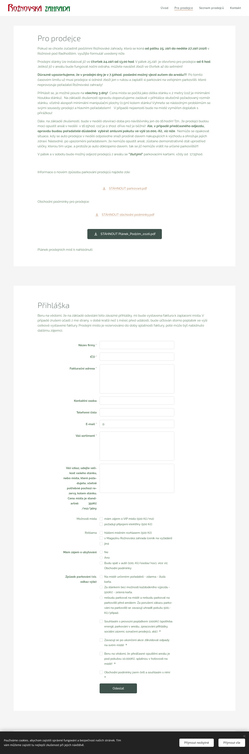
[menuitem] (165, 8)
